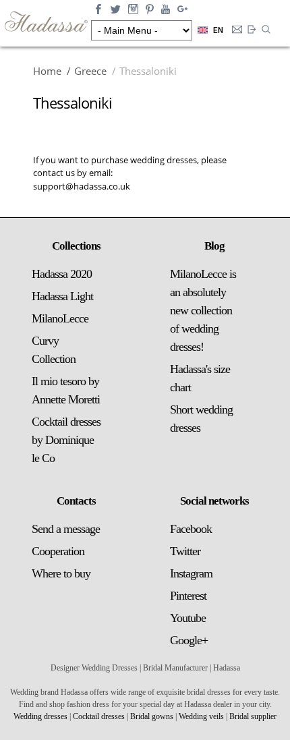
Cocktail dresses (99, 716)
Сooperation (58, 551)
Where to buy (61, 573)
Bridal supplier (253, 716)
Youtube (188, 618)
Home (47, 71)
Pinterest (188, 595)
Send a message (66, 529)
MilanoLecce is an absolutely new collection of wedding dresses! (203, 310)
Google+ (189, 640)
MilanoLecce (60, 318)
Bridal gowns (151, 716)
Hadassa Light (62, 296)
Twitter (185, 551)
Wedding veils (201, 716)
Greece (90, 71)
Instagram (191, 573)
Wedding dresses (40, 716)
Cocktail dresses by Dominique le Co (66, 440)
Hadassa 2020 (62, 274)
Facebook (191, 529)
